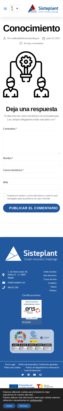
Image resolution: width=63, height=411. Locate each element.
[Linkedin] (28, 375)
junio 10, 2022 (53, 38)
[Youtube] (34, 375)
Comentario (10, 128)
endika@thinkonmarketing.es (25, 38)
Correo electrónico (13, 170)
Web (5, 182)
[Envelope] (40, 375)
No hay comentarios (33, 43)
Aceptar (9, 406)
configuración (36, 400)
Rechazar (24, 406)
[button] (5, 8)
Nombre (8, 158)
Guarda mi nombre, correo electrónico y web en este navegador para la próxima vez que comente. (32, 197)
